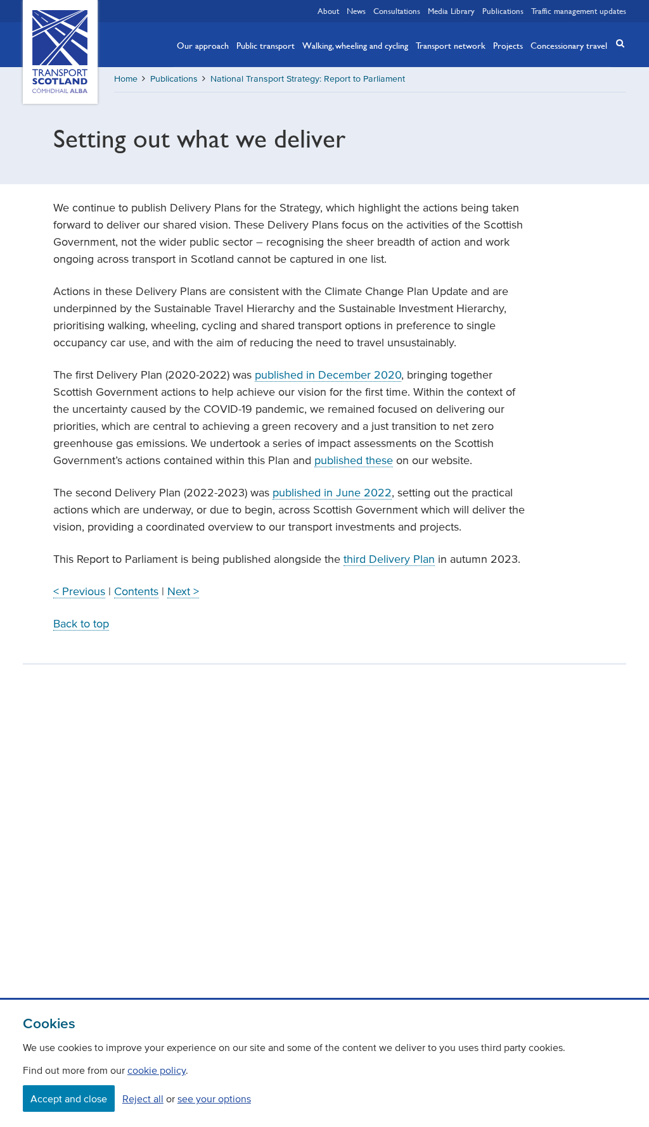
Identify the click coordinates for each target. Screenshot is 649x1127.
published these (353, 460)
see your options (214, 1098)
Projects (508, 45)
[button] (616, 43)
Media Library (451, 11)
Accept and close (68, 1098)
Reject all (143, 1098)
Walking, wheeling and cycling (355, 45)
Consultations (396, 11)
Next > (183, 591)
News (356, 11)
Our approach (203, 45)
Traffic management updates (578, 11)
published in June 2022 (332, 492)
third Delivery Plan (389, 559)
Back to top (81, 623)
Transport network (450, 45)
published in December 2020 (328, 374)
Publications (503, 11)
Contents (136, 591)
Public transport (265, 45)
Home (126, 79)
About (328, 11)
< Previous (79, 591)
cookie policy (156, 1070)
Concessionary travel (568, 45)
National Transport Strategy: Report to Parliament (307, 79)
